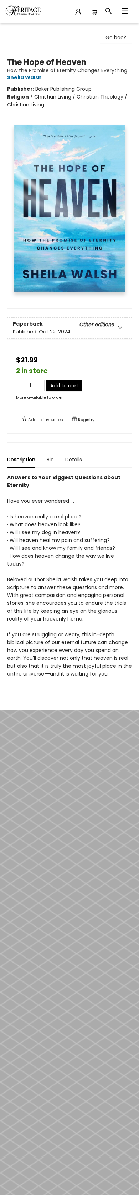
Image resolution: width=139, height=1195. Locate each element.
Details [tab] (73, 459)
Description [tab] (21, 459)
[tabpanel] (69, 583)
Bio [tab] (50, 459)
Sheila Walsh (24, 77)
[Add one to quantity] (39, 386)
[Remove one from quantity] (20, 386)
